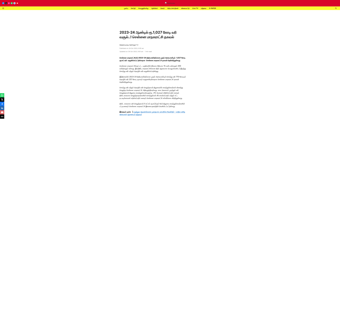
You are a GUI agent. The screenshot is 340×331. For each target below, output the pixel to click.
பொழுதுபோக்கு (143, 8)
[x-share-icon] (2, 100)
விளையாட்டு (185, 8)
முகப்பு (126, 8)
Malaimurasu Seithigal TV (129, 45)
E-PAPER (212, 8)
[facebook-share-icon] (2, 105)
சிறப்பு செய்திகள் (172, 8)
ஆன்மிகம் (154, 8)
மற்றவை (203, 8)
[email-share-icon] (2, 113)
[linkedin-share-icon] (2, 109)
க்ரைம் (163, 8)
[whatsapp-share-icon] (2, 96)
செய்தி (133, 8)
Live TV (195, 8)
